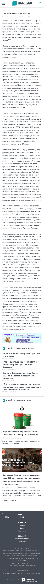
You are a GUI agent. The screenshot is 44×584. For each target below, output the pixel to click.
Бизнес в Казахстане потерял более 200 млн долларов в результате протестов (20, 376)
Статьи (19, 438)
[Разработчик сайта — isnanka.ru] (29, 580)
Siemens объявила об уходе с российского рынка (21, 355)
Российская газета (9, 17)
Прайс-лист (22, 541)
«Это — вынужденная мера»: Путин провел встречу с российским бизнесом (19, 364)
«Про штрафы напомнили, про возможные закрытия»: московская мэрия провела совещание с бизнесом (22, 387)
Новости (22, 525)
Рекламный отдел (22, 539)
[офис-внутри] (22, 334)
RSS (22, 517)
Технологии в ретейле (28, 487)
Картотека (22, 531)
